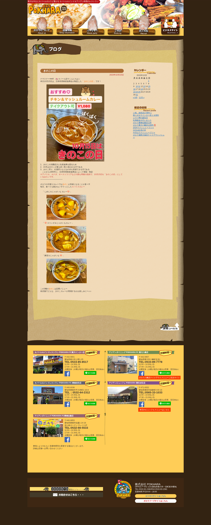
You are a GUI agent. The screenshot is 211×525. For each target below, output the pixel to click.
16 (134, 89)
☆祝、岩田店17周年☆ (142, 113)
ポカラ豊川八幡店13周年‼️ (144, 125)
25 (139, 92)
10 (137, 86)
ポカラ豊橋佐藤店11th (142, 123)
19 (142, 89)
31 (137, 95)
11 (139, 86)
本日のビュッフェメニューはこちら (154, 410)
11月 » (141, 97)
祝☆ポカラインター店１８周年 (146, 115)
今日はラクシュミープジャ (144, 132)
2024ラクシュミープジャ (143, 128)
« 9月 (135, 97)
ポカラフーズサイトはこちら (156, 501)
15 (149, 86)
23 (134, 92)
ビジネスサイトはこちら (156, 496)
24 (137, 92)
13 (144, 86)
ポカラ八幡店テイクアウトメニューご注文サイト (159, 378)
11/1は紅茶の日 (139, 130)
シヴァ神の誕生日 (140, 118)
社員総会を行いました (142, 120)
